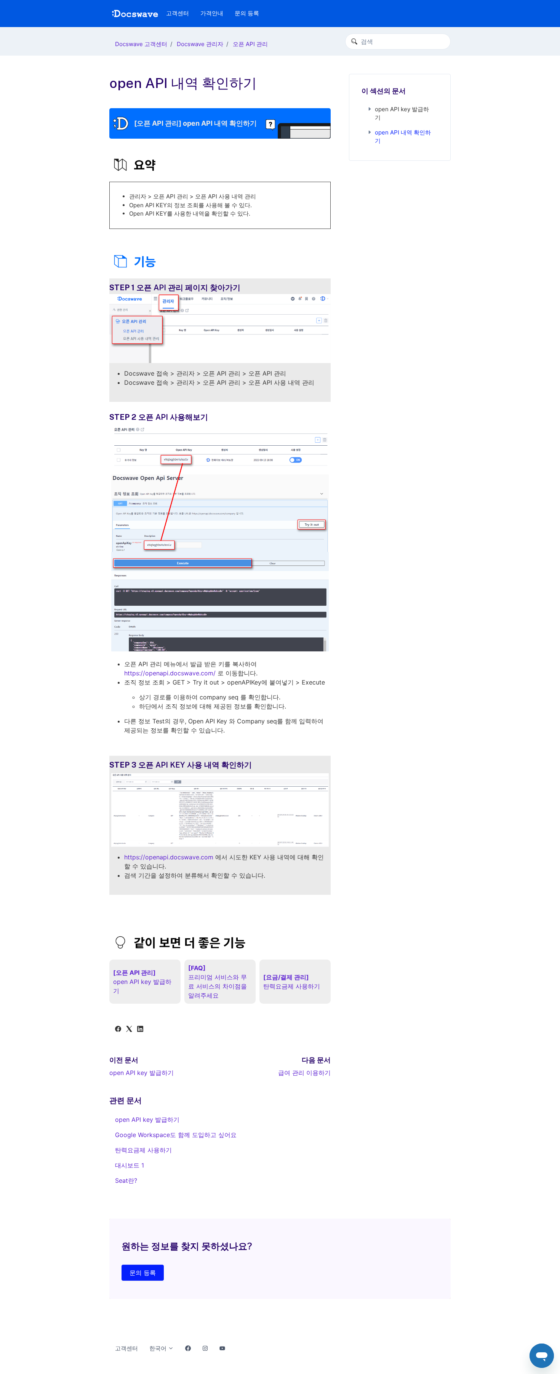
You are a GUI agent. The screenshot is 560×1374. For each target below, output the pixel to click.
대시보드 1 (129, 1165)
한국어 (158, 1348)
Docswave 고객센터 (141, 44)
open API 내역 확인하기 (403, 137)
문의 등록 (247, 13)
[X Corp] (129, 1029)
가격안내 (211, 13)
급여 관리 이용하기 (304, 1072)
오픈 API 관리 (250, 44)
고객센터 (177, 13)
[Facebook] (118, 1029)
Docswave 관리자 (200, 44)
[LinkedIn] (140, 1029)
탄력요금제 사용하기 (143, 1150)
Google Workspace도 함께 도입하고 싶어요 (176, 1135)
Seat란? (126, 1180)
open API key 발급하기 (141, 1072)
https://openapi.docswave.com (169, 857)
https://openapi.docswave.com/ (170, 673)
